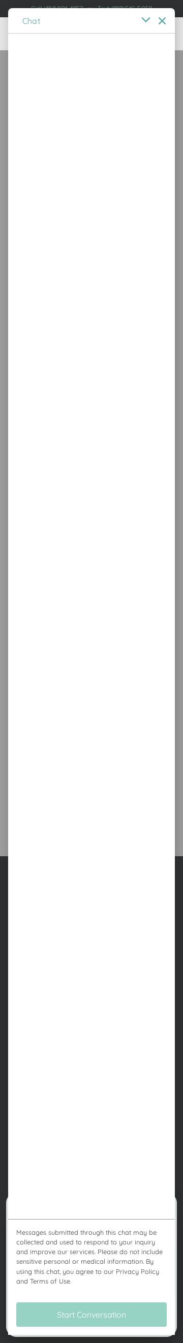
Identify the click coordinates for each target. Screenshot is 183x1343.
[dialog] (91, 671)
